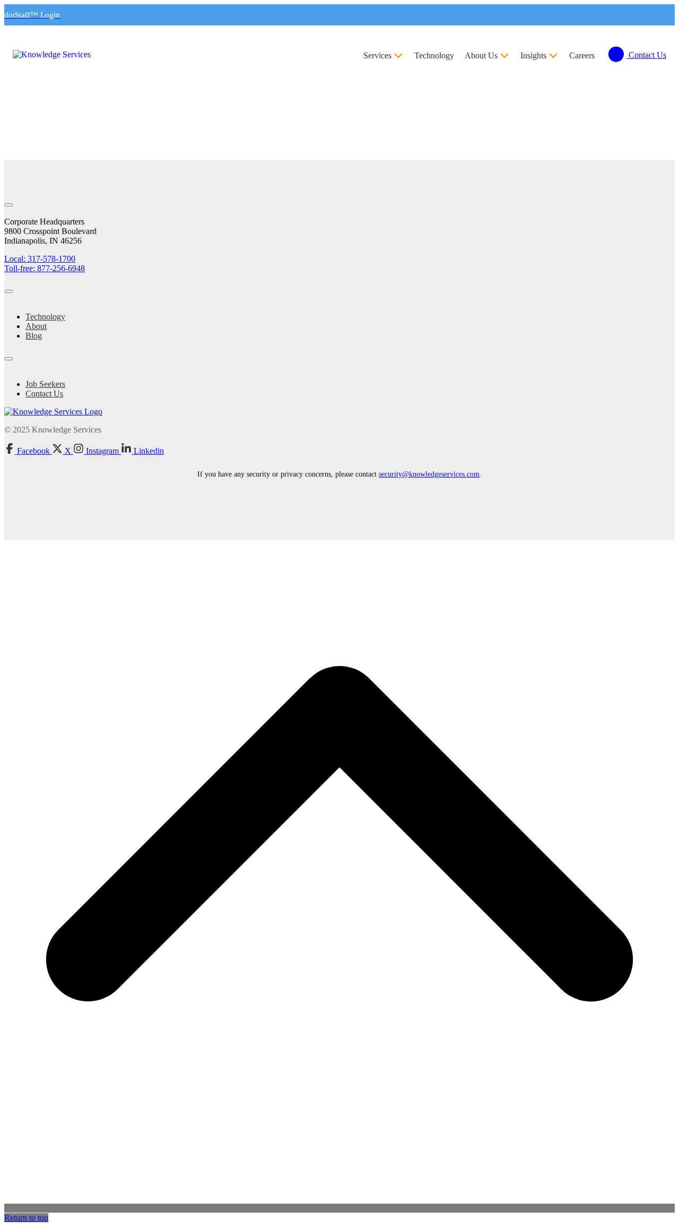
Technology (434, 55)
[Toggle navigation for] (8, 204)
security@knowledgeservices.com (429, 474)
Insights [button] (533, 55)
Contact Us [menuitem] (44, 393)
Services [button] (377, 55)
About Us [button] (481, 55)
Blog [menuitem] (33, 335)
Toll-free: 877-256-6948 (44, 268)
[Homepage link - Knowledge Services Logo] (53, 411)
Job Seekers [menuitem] (45, 383)
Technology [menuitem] (45, 316)
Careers (582, 55)
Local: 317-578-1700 (39, 258)
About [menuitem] (36, 326)
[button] (28, 450)
